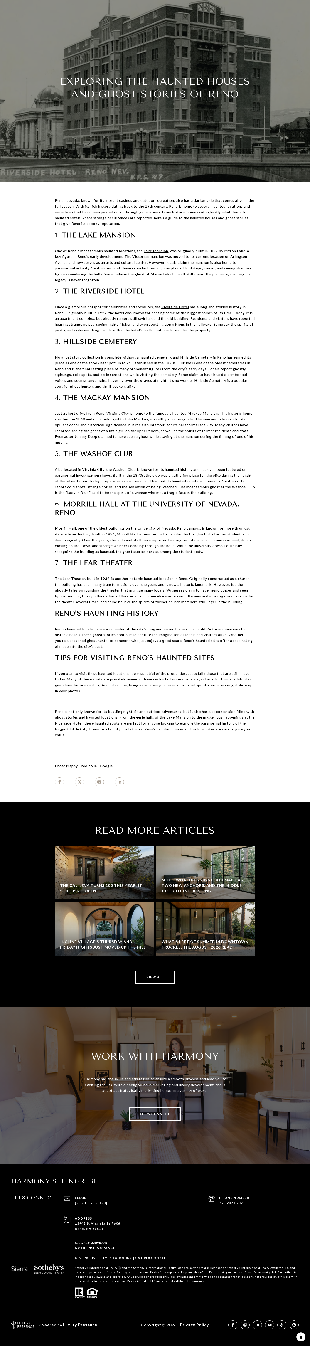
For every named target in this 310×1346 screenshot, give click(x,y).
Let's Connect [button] (155, 1114)
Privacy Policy (194, 1324)
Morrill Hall (65, 528)
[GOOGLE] (294, 1324)
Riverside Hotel (175, 307)
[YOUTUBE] (269, 1324)
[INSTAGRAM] (245, 1324)
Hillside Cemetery (196, 357)
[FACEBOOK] (232, 1324)
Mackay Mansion (202, 413)
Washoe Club (124, 469)
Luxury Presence (80, 1324)
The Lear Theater (70, 578)
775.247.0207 (231, 1203)
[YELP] (281, 1324)
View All (155, 977)
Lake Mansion (156, 251)
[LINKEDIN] (257, 1324)
